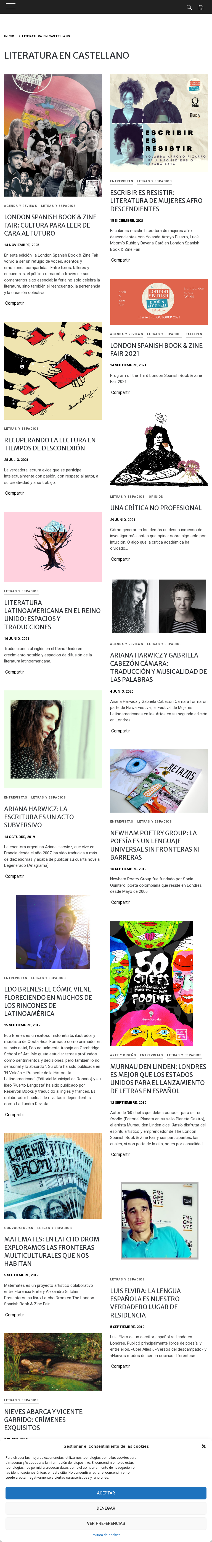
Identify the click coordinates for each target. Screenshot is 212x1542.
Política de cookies (106, 1535)
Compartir (14, 303)
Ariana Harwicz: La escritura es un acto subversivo (39, 817)
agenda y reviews (20, 206)
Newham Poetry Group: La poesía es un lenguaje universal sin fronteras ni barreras (155, 845)
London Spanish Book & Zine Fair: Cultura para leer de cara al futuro (50, 225)
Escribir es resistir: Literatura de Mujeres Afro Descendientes (156, 201)
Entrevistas (121, 181)
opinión (156, 497)
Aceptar (106, 1493)
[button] (203, 1446)
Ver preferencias (106, 1523)
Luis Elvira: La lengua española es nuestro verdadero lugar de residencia (145, 1303)
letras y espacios (58, 206)
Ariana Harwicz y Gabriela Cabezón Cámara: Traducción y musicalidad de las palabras (158, 667)
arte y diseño (123, 1055)
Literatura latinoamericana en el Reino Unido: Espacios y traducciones (52, 615)
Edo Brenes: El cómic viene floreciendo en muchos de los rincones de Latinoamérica (48, 1001)
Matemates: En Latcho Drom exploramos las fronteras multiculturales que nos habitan (51, 1251)
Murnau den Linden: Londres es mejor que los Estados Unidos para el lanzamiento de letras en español (158, 1079)
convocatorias (18, 1228)
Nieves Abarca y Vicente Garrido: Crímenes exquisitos (43, 1420)
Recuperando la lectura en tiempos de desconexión (50, 444)
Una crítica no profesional (156, 508)
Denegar (106, 1508)
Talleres (194, 334)
